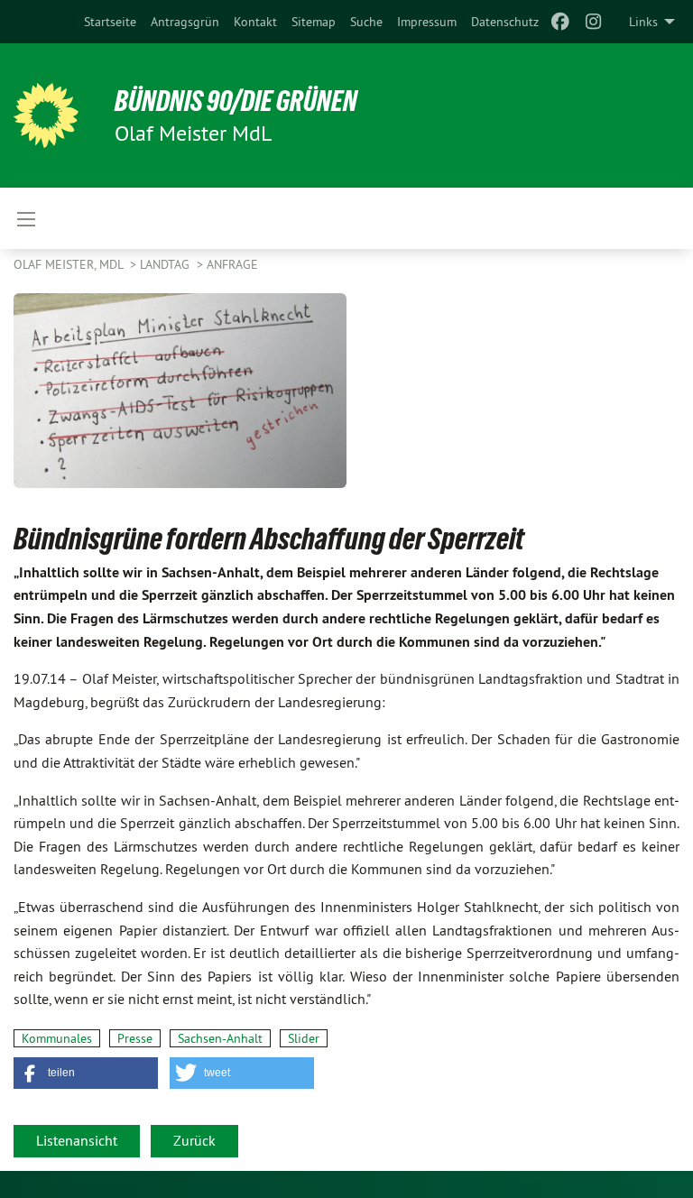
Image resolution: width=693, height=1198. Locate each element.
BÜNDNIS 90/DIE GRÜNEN (236, 101)
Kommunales (57, 1038)
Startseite (110, 22)
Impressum (427, 22)
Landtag (166, 264)
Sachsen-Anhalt (220, 1038)
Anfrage (232, 264)
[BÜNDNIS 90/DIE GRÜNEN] (46, 115)
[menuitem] (110, 21)
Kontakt (255, 22)
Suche (366, 22)
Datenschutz (505, 22)
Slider (303, 1038)
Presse (134, 1038)
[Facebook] (561, 21)
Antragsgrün (185, 22)
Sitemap (313, 22)
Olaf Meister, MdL (70, 264)
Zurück (194, 1140)
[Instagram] (593, 21)
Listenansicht (76, 1140)
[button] (86, 1073)
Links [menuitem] (643, 22)
